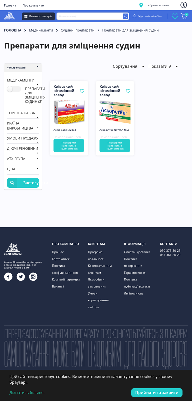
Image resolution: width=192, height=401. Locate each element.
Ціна (11, 168)
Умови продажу (22, 138)
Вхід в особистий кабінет (150, 16)
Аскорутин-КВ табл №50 (115, 129)
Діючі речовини (22, 148)
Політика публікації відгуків (137, 282)
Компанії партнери (66, 279)
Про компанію (33, 5)
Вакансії (58, 286)
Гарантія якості (135, 272)
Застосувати (31, 183)
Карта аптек (61, 259)
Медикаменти (41, 30)
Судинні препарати (77, 30)
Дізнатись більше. (27, 392)
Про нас (58, 252)
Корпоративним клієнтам (100, 269)
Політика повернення (133, 262)
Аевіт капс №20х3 (65, 129)
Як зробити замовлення (97, 282)
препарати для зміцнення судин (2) (35, 95)
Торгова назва (21, 112)
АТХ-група (16, 158)
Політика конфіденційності (65, 269)
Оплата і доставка (137, 252)
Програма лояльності (96, 255)
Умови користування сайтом (98, 300)
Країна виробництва (20, 125)
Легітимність (133, 293)
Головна (10, 5)
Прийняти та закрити (156, 392)
